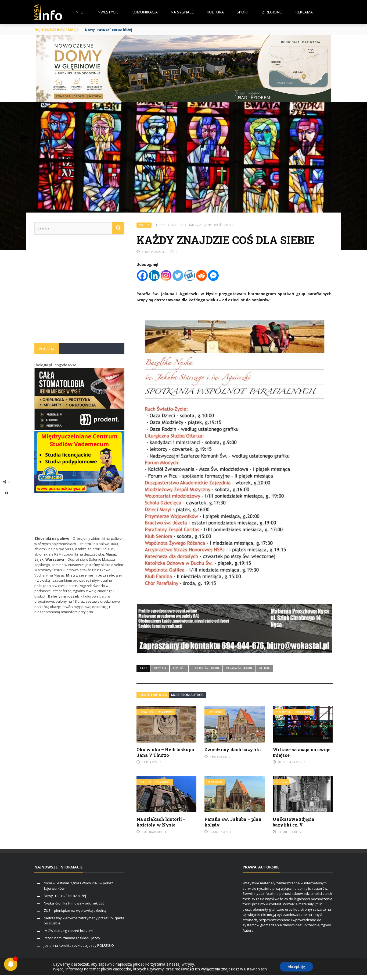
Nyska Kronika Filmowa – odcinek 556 (74, 903)
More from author (187, 695)
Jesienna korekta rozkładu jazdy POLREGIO (79, 945)
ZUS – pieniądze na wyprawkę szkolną (75, 910)
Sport (243, 12)
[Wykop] (189, 275)
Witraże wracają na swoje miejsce (301, 752)
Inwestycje (107, 12)
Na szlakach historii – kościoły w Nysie (161, 822)
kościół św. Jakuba (205, 668)
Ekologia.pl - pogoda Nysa (55, 364)
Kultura (215, 12)
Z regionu (272, 12)
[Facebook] (142, 275)
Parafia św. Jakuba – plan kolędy (232, 822)
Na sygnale (182, 12)
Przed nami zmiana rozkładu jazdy (72, 937)
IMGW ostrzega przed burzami (68, 930)
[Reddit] (201, 275)
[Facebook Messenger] (213, 275)
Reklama (304, 12)
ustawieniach (255, 969)
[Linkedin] (154, 275)
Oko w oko (146, 712)
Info (79, 12)
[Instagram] (166, 275)
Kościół (179, 668)
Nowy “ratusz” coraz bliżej (65, 895)
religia (264, 668)
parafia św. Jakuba (239, 668)
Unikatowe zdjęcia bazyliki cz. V (293, 822)
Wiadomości (166, 712)
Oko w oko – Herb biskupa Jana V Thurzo (165, 752)
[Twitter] (177, 275)
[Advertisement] (79, 291)
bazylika (160, 668)
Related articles (153, 695)
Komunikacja (144, 12)
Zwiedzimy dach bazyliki (232, 749)
